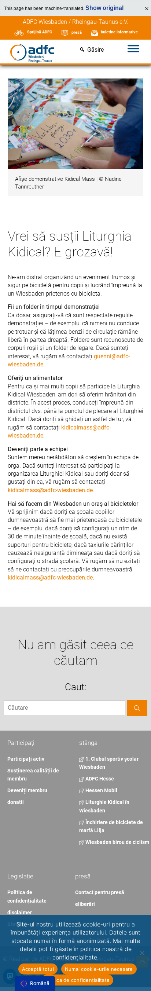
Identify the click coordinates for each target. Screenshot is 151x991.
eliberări (85, 904)
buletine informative (119, 32)
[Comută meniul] (133, 49)
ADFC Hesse (99, 779)
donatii (15, 802)
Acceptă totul (38, 969)
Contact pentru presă (99, 892)
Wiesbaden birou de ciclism (116, 842)
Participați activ (25, 759)
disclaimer (19, 912)
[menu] (35, 983)
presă (76, 32)
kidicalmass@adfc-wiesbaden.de (50, 490)
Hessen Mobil (100, 790)
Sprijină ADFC (39, 32)
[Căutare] (137, 708)
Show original (104, 8)
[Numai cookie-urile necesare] (142, 953)
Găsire (95, 50)
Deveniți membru (27, 790)
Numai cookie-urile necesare (99, 969)
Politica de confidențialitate (77, 980)
